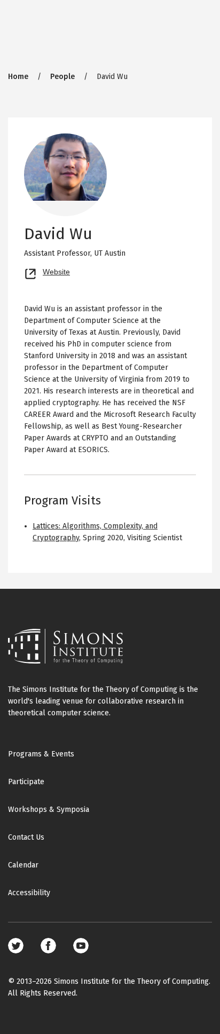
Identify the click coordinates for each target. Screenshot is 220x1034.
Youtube (81, 945)
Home (18, 76)
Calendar (23, 865)
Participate (26, 781)
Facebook (48, 945)
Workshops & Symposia (48, 809)
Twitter (15, 945)
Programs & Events (41, 754)
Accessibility (29, 892)
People (62, 76)
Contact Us (26, 837)
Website (56, 270)
